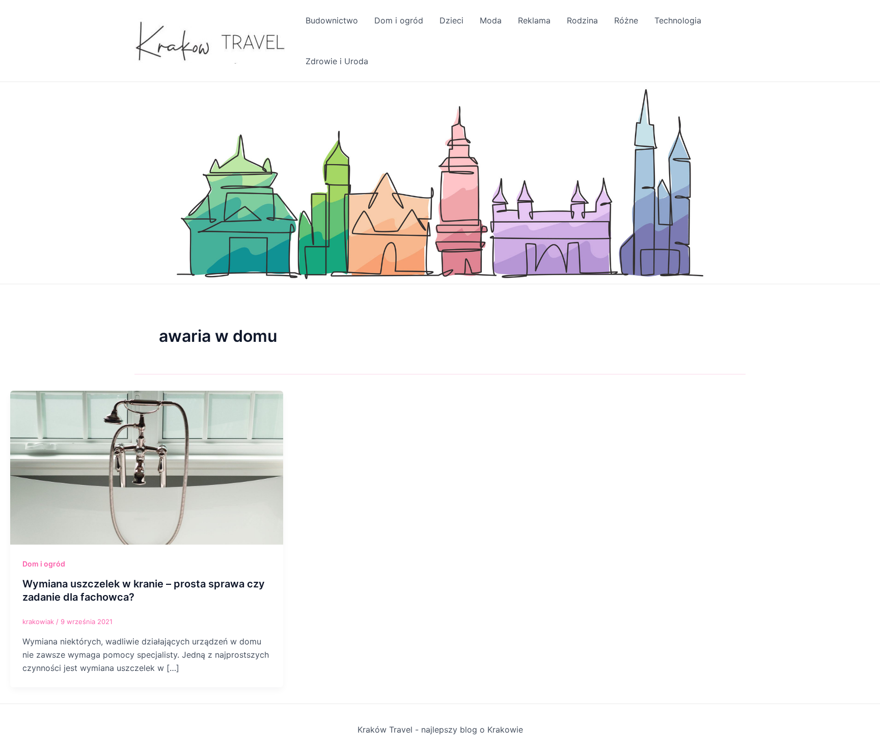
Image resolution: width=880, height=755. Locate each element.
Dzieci (451, 20)
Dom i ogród (398, 20)
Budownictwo (332, 20)
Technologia (677, 20)
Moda (491, 20)
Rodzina (582, 20)
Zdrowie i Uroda (337, 61)
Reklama (534, 20)
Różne (626, 20)
